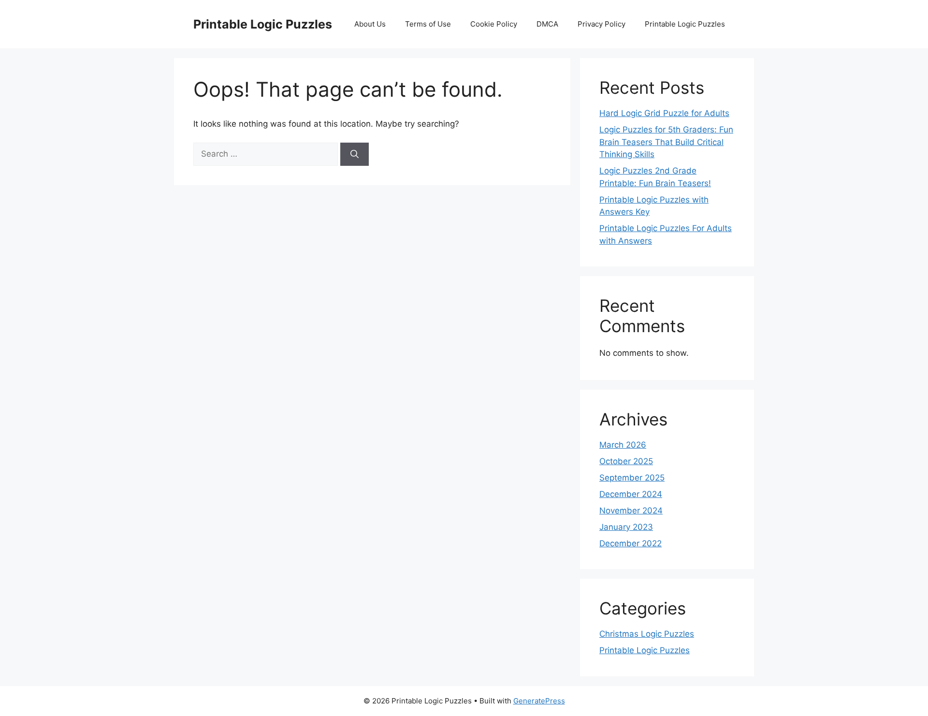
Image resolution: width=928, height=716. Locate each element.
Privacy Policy (601, 24)
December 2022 (630, 543)
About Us (370, 24)
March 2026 (622, 445)
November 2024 (631, 510)
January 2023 (626, 527)
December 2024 (630, 494)
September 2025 (632, 477)
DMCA (547, 24)
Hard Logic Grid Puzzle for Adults (664, 113)
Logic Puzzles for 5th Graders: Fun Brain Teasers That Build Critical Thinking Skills (666, 142)
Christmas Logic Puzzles (646, 634)
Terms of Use (428, 24)
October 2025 (626, 461)
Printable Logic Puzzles (262, 24)
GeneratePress (539, 700)
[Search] (354, 154)
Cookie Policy (493, 24)
